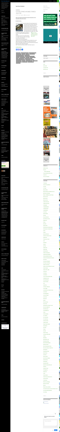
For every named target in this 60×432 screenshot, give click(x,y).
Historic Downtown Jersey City (29, 56)
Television (44, 366)
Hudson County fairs (46, 264)
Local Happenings (45, 293)
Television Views (45, 368)
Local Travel (45, 296)
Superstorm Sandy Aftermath (47, 364)
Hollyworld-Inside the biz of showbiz (48, 257)
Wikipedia (2, 122)
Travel (44, 373)
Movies (44, 300)
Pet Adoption (45, 325)
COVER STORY (45, 210)
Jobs (44, 283)
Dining (44, 222)
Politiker (2, 127)
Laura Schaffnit (32, 57)
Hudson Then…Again (46, 269)
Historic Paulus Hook (4, 180)
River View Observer (5, 1)
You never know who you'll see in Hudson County (50, 388)
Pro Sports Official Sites (46, 334)
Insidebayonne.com (46, 278)
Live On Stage (45, 288)
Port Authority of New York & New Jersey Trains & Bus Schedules (5, 114)
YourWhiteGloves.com (4, 57)
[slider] (50, 42)
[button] (50, 36)
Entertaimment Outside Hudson (48, 227)
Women (44, 385)
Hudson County (22, 57)
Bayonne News (45, 189)
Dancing (44, 215)
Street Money (45, 361)
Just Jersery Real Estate (4, 144)
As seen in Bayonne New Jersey (47, 173)
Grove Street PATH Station (20, 56)
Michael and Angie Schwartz (21, 59)
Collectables (45, 205)
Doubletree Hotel (3, 262)
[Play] (44, 42)
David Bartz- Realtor (3, 293)
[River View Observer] (43, 402)
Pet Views (44, 327)
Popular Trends (45, 332)
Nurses (33, 59)
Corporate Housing (3, 51)
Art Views (44, 188)
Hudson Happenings (47, 171)
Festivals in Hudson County (47, 235)
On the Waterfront (46, 310)
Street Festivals (45, 359)
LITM (17, 58)
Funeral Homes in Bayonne (4, 189)
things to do (45, 371)
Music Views (45, 303)
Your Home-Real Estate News (47, 390)
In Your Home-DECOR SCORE (47, 276)
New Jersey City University (4, 37)
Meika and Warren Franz (28, 58)
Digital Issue (45, 220)
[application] (50, 36)
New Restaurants (45, 308)
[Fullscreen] (56, 42)
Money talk (45, 298)
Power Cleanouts (3, 74)
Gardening (44, 242)
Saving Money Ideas (46, 351)
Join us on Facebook (46, 176)
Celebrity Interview (46, 201)
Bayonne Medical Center (4, 243)
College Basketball (46, 206)
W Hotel (2, 91)
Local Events (45, 291)
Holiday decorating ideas (47, 254)
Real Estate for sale (46, 339)
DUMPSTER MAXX (3, 73)
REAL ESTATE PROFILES (46, 342)
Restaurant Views (45, 344)
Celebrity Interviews (46, 203)
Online (44, 312)
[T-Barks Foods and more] (46, 122)
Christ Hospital (3, 85)
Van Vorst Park (3, 25)
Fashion (44, 232)
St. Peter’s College (3, 38)
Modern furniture (3, 79)
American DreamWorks (46, 184)
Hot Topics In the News (46, 262)
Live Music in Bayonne (46, 286)
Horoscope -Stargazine (46, 261)
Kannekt (2, 112)
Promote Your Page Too (46, 403)
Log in (44, 64)
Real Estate (44, 337)
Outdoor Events (45, 322)
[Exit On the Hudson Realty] (46, 95)
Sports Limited (45, 356)
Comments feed (45, 67)
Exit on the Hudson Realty (4, 294)
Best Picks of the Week (46, 193)
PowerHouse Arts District (4, 183)
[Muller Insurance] (46, 147)
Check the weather (3, 110)
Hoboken (18, 57)
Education (44, 223)
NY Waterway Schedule (4, 56)
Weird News (2, 121)
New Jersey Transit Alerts (4, 157)
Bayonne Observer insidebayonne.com (48, 191)
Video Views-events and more (47, 376)
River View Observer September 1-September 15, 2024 (4, 117)
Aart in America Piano (4, 72)
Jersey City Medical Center (4, 86)
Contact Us (45, 174)
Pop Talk (44, 330)
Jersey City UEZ (3, 67)
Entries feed (45, 65)
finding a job (45, 237)
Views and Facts (45, 378)
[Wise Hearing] (46, 153)
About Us (44, 169)
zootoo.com (2, 62)
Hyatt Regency (3, 104)
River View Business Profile (47, 346)
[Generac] (50, 112)
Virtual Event (45, 380)
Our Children (45, 315)
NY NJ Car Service (3, 149)
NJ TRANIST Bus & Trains (4, 55)
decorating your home (46, 218)
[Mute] (54, 42)
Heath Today (45, 249)
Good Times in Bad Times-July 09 (26, 12)
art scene (44, 186)
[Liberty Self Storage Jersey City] (46, 102)
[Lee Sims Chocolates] (50, 131)
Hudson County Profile (4, 54)
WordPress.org (45, 69)
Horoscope (45, 259)
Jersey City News (45, 281)
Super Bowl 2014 (45, 363)
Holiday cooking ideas (46, 252)
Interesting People (46, 279)
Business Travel (45, 196)
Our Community (45, 317)
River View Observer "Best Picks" (48, 347)
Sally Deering (45, 349)
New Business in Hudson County (48, 305)
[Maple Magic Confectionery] (46, 141)
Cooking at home (45, 208)
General (44, 244)
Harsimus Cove (3, 19)
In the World (45, 274)
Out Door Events (45, 320)
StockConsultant (4, 162)
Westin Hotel (3, 105)
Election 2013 (45, 225)
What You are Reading (46, 381)
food (44, 240)
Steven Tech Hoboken (4, 199)
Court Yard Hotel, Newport (4, 261)
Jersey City (27, 57)
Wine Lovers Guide (46, 383)
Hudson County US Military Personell (48, 266)
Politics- (44, 329)
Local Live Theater (46, 295)
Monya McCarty (28, 59)
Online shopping (45, 313)
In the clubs (45, 271)
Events (44, 230)
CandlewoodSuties (3, 100)
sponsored (44, 354)
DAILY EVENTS (45, 213)
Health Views (45, 247)
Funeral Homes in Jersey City (4, 111)
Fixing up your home (46, 239)
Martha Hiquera (21, 58)
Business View (45, 198)
